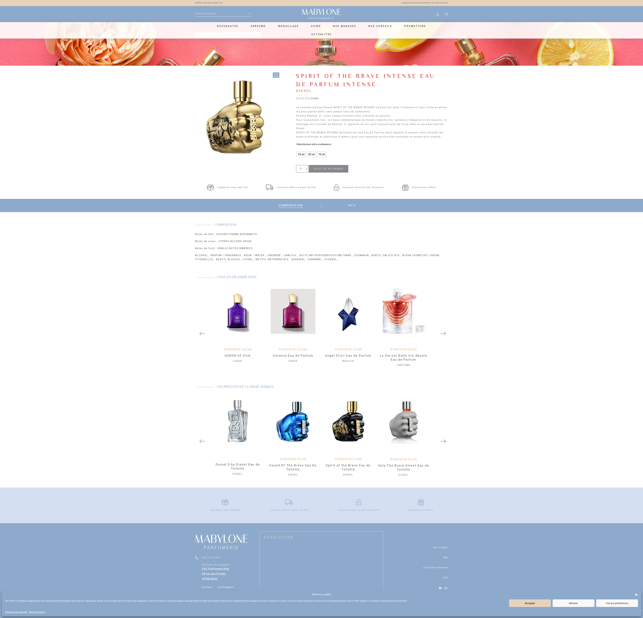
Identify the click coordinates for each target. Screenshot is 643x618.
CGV (445, 577)
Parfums (258, 26)
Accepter (530, 603)
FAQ (445, 557)
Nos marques (344, 26)
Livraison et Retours (435, 567)
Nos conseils (380, 26)
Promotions (415, 26)
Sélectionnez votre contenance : (314, 144)
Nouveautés (227, 26)
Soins (316, 26)
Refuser (573, 603)
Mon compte (440, 547)
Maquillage (288, 26)
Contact (207, 587)
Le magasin (226, 587)
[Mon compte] (437, 14)
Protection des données (16, 612)
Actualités (321, 34)
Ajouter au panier (328, 168)
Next (442, 332)
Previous (201, 332)
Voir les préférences (617, 603)
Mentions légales (37, 612)
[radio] (301, 154)
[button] (636, 594)
